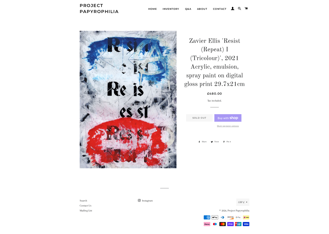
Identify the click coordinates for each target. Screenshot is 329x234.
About (202, 8)
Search (83, 200)
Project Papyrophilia (99, 8)
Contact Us (85, 205)
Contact (220, 8)
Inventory (171, 8)
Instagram (147, 200)
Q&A (188, 8)
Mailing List (86, 210)
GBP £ (241, 202)
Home (152, 8)
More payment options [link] (228, 126)
